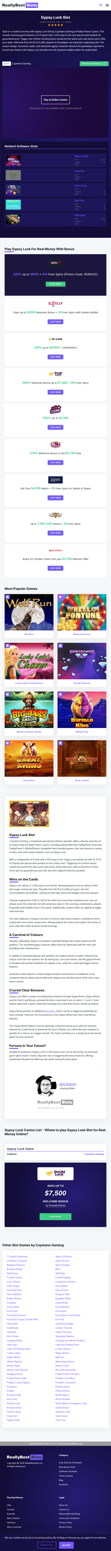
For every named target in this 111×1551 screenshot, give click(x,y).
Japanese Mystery (65, 1336)
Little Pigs (12, 1345)
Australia (11, 1513)
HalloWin (11, 1332)
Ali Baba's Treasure (17, 1261)
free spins (50, 1011)
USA (9, 1505)
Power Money (63, 1391)
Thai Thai (60, 1420)
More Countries (14, 1527)
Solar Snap (61, 1416)
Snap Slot (12, 1416)
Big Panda (12, 1273)
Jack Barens (67, 1084)
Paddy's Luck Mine (65, 1378)
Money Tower (62, 1366)
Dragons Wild (63, 1294)
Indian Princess (63, 1332)
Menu (107, 5)
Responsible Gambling (69, 1513)
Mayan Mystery (14, 1361)
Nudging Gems (14, 1374)
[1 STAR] (49, 25)
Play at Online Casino (55, 100)
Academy (63, 1484)
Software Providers (68, 1471)
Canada (10, 1509)
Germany (11, 1522)
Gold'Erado (12, 1328)
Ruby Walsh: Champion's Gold (71, 1403)
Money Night (13, 1366)
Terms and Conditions (69, 1518)
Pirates (10, 1391)
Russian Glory (14, 1407)
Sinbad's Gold (63, 1412)
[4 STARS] (58, 25)
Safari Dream (62, 1407)
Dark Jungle (13, 1286)
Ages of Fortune (64, 1256)
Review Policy (65, 1527)
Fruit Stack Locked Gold (68, 1315)
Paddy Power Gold (16, 1378)
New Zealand (13, 1518)
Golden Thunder (64, 1328)
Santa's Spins (14, 1412)
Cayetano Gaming (94, 1154)
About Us (63, 1505)
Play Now (55, 284)
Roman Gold (13, 1403)
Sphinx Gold (13, 1420)
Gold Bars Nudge (64, 1324)
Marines (60, 1357)
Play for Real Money (94, 63)
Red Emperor (62, 1395)
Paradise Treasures (66, 1382)
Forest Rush (62, 1303)
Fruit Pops (12, 1311)
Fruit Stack (61, 1311)
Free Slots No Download (70, 1462)
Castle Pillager (63, 1277)
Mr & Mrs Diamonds (66, 1370)
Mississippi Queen (65, 1361)
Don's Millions (14, 1294)
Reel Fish (12, 1399)
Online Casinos (66, 1476)
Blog (61, 1480)
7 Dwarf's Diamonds (17, 1256)
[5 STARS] (61, 25)
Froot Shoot (13, 1307)
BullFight (60, 1273)
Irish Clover (13, 1336)
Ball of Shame (63, 1265)
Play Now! (55, 1216)
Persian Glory (63, 1386)
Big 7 (58, 1269)
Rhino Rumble (63, 1399)
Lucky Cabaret (63, 1349)
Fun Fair (60, 1319)
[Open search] (101, 5)
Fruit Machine (63, 1307)
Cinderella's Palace (66, 1282)
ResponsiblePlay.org (72, 1443)
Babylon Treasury (16, 1265)
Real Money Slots (67, 1467)
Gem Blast (12, 1324)
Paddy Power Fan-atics (67, 1374)
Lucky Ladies (14, 1353)
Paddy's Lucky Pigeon (18, 1382)
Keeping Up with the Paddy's (70, 1340)
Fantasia (11, 1303)
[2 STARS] (52, 25)
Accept (66, 1545)
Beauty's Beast (14, 1269)
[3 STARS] (55, 25)
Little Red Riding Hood (67, 1345)
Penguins (12, 1386)
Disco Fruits (62, 1290)
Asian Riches (62, 1261)
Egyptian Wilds (63, 1298)
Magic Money (62, 1353)
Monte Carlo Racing (17, 1370)
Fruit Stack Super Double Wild (22, 1319)
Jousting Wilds (14, 1340)
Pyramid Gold (14, 1395)
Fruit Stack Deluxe (16, 1315)
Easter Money (14, 1298)
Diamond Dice (14, 1290)
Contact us (64, 1509)
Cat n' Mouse (13, 1282)
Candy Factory (14, 1277)
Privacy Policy (65, 1522)
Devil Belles (62, 1286)
